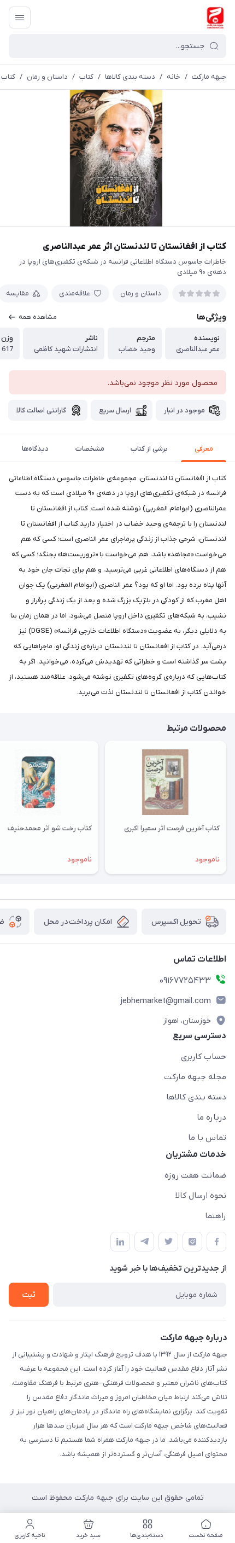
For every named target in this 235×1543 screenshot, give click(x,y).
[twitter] (168, 1241)
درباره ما (211, 1117)
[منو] (20, 17)
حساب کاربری (203, 1056)
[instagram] (192, 1241)
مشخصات (89, 448)
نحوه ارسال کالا (200, 1195)
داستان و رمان (47, 76)
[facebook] (216, 1241)
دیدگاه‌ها (35, 448)
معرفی (204, 448)
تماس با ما (207, 1137)
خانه (173, 76)
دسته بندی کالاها (130, 76)
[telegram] (144, 1241)
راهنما (215, 1215)
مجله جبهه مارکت (195, 1077)
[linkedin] (120, 1241)
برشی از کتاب (149, 448)
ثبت (29, 1295)
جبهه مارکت (209, 76)
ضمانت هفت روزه (195, 1175)
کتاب (86, 76)
